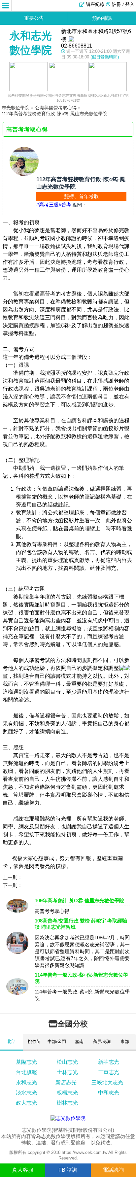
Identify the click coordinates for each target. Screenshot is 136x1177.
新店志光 (66, 1082)
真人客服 (22, 1170)
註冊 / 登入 (123, 4)
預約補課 (102, 18)
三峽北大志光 (107, 1082)
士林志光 (67, 1072)
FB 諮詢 (67, 1170)
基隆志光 (26, 1062)
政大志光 (26, 1103)
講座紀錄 (95, 4)
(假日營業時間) (104, 56)
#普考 (65, 204)
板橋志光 (67, 1092)
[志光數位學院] (68, 1118)
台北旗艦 (26, 1072)
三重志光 (108, 1072)
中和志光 (108, 1092)
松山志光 (67, 1062)
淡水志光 (26, 1092)
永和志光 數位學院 (31, 43)
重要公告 (34, 18)
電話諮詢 (113, 1170)
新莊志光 (108, 1062)
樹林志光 (67, 1103)
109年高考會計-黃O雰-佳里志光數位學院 (79, 900)
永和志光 (26, 1082)
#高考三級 (47, 204)
